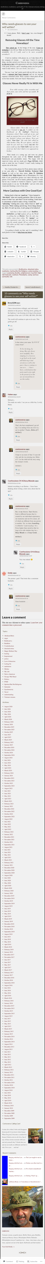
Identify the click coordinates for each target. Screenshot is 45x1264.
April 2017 (7, 967)
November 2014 (9, 1036)
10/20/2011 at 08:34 (14, 305)
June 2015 (7, 1021)
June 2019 (7, 911)
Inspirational (8, 656)
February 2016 (9, 1001)
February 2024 (9, 773)
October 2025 (8, 732)
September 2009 (9, 1118)
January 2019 (8, 921)
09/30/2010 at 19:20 (21, 509)
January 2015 (8, 1034)
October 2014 (8, 1039)
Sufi (11, 277)
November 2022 (9, 811)
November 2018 (9, 926)
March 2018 (8, 947)
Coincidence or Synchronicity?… (31, 1182)
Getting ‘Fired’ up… (32, 1176)
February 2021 (9, 862)
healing (6, 654)
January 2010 (8, 1108)
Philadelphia (23, 275)
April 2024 (7, 768)
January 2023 (8, 806)
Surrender (7, 687)
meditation (5, 271)
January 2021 (8, 865)
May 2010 (7, 1098)
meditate (15, 275)
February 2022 (9, 832)
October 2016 (8, 980)
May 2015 (7, 1024)
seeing (30, 275)
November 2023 (9, 781)
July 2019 (7, 909)
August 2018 (8, 934)
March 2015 (8, 1029)
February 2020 (9, 891)
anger (6, 638)
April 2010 (7, 1100)
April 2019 (7, 916)
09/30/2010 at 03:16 (21, 598)
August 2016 (8, 985)
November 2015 (9, 1008)
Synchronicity (8, 689)
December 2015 (9, 1006)
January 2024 (8, 775)
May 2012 (7, 1062)
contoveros (14, 29)
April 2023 (7, 799)
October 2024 (8, 752)
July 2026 (7, 709)
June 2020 (7, 880)
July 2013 (7, 1052)
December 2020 (9, 868)
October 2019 (8, 901)
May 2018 (7, 942)
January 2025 (8, 745)
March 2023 (8, 801)
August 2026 (8, 706)
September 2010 (9, 1088)
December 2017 (9, 955)
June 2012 (7, 1059)
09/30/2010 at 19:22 (21, 422)
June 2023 (7, 793)
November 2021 (9, 839)
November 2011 (9, 1077)
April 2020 (7, 885)
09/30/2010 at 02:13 (14, 575)
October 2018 (8, 929)
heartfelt (34, 273)
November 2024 (9, 750)
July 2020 (7, 878)
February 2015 (9, 1031)
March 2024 (8, 770)
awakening (10, 273)
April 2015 (7, 1026)
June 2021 (7, 852)
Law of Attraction (9, 661)
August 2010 (8, 1090)
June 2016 (7, 990)
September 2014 (9, 1042)
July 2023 (7, 791)
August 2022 (8, 819)
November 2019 (9, 898)
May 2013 (7, 1057)
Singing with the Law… (16, 1157)
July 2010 (7, 1093)
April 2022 (7, 829)
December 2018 (9, 924)
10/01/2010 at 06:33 (21, 452)
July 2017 (7, 960)
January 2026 (8, 724)
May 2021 (7, 855)
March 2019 (8, 919)
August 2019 (8, 906)
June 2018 (7, 939)
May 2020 (7, 883)
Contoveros (22, 3)
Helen (10, 394)
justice (6, 659)
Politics (6, 679)
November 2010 (9, 1082)
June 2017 (7, 962)
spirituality (5, 277)
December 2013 (9, 1047)
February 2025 (9, 742)
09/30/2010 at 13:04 (14, 483)
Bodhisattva (23, 269)
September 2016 (9, 983)
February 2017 (9, 972)
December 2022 (9, 809)
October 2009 (8, 1116)
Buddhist (7, 643)
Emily (10, 573)
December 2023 (9, 778)
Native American (9, 674)
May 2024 (7, 765)
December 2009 (9, 1111)
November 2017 (9, 957)
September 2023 (9, 786)
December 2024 (9, 747)
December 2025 (9, 727)
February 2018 (9, 949)
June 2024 (7, 763)
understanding (33, 271)
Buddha (17, 273)
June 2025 (7, 735)
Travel (6, 692)
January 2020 (8, 893)
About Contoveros (9, 18)
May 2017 (7, 965)
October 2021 (8, 842)
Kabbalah (8, 275)
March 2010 (8, 1103)
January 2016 (8, 1003)
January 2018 (8, 952)
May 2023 (7, 796)
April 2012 (7, 1065)
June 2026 (7, 712)
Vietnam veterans (9, 697)
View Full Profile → (8, 1247)
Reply (11, 329)
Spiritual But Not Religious (19, 271)
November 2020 (9, 870)
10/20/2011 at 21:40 (21, 339)
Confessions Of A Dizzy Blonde (21, 481)
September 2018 (9, 932)
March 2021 (8, 860)
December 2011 (9, 1075)
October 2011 (8, 1080)
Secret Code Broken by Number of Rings (34, 287)
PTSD (6, 682)
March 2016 (8, 998)
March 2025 (8, 740)
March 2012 (8, 1067)
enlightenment (25, 273)
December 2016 (9, 978)
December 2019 (9, 896)
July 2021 (7, 850)
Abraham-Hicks (9, 636)
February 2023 (9, 804)
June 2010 (7, 1095)
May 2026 (7, 714)
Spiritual (35, 275)
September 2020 (9, 873)
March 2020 (8, 888)
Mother (6, 669)
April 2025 (7, 737)
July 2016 (7, 988)
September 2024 (9, 755)
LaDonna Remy (14, 1182)
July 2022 (7, 822)
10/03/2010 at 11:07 (25, 556)
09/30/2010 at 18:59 (14, 397)
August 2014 (8, 1044)
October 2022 (8, 814)
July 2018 (7, 937)
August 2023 (8, 788)
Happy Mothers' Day (10, 651)
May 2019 (7, 914)
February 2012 (9, 1070)
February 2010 (9, 1105)
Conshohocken (9, 646)
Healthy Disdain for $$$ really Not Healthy (12, 287)
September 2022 (9, 816)
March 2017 (8, 970)
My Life (6, 671)
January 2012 (8, 1072)
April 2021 (7, 857)
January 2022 (8, 834)
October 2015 (8, 1011)
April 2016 (7, 995)
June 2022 (7, 824)
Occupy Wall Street (10, 677)
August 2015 (8, 1016)
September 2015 (9, 1013)
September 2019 (9, 903)
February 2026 (9, 722)
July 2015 (7, 1019)
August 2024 (8, 758)
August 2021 (8, 847)
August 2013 (8, 1049)
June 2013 (7, 1054)
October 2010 (8, 1085)
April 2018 (7, 944)
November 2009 (9, 1113)
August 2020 (8, 875)
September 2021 (9, 845)
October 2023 (8, 783)
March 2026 (8, 719)
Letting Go (7, 664)
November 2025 (9, 729)
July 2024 (7, 760)
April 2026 (7, 717)
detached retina (33, 269)
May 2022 (7, 827)
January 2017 (8, 975)
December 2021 (9, 837)
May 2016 (7, 993)
